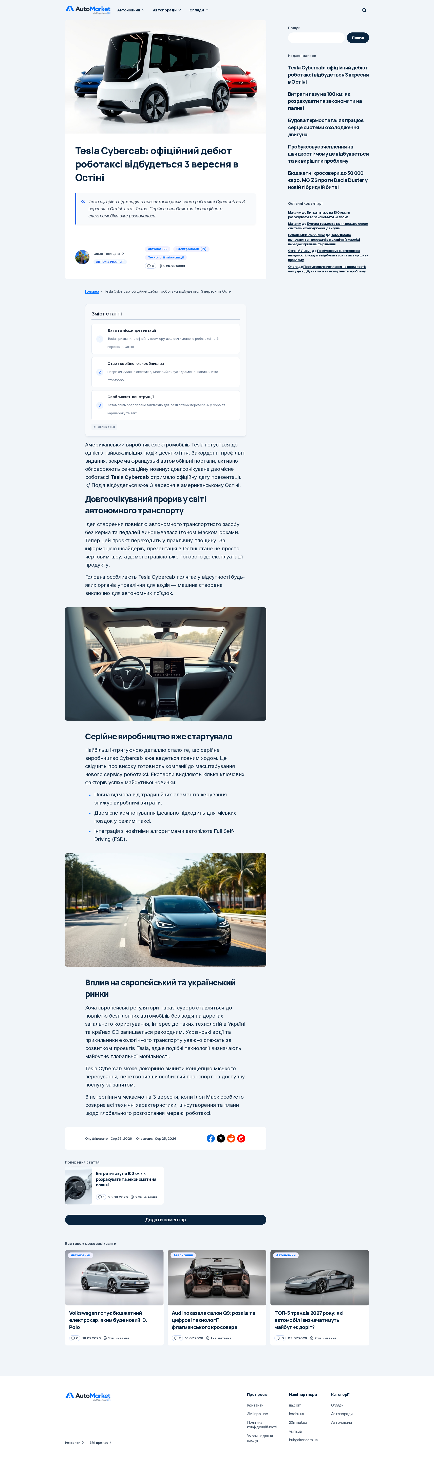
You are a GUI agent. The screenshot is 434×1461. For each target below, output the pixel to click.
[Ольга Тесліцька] (82, 257)
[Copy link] (241, 1138)
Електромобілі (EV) (191, 249)
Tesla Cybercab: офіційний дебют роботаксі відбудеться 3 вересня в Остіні (328, 74)
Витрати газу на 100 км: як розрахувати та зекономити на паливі (325, 100)
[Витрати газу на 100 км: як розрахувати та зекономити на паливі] (78, 1185)
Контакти (73, 1442)
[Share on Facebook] (211, 1138)
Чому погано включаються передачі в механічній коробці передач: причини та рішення (324, 239)
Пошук (294, 27)
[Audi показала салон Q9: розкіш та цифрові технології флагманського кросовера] (217, 1277)
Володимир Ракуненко (306, 235)
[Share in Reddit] (231, 1138)
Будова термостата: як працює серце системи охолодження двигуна (326, 127)
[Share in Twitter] (221, 1138)
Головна (92, 291)
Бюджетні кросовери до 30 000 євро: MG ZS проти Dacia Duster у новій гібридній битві (328, 180)
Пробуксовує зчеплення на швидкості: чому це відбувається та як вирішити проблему (328, 153)
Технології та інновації (166, 257)
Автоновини (157, 249)
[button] (364, 10)
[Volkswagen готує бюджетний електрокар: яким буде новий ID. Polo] (114, 1277)
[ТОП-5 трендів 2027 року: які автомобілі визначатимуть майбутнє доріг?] (319, 1277)
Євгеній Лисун (299, 251)
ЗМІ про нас (98, 1442)
